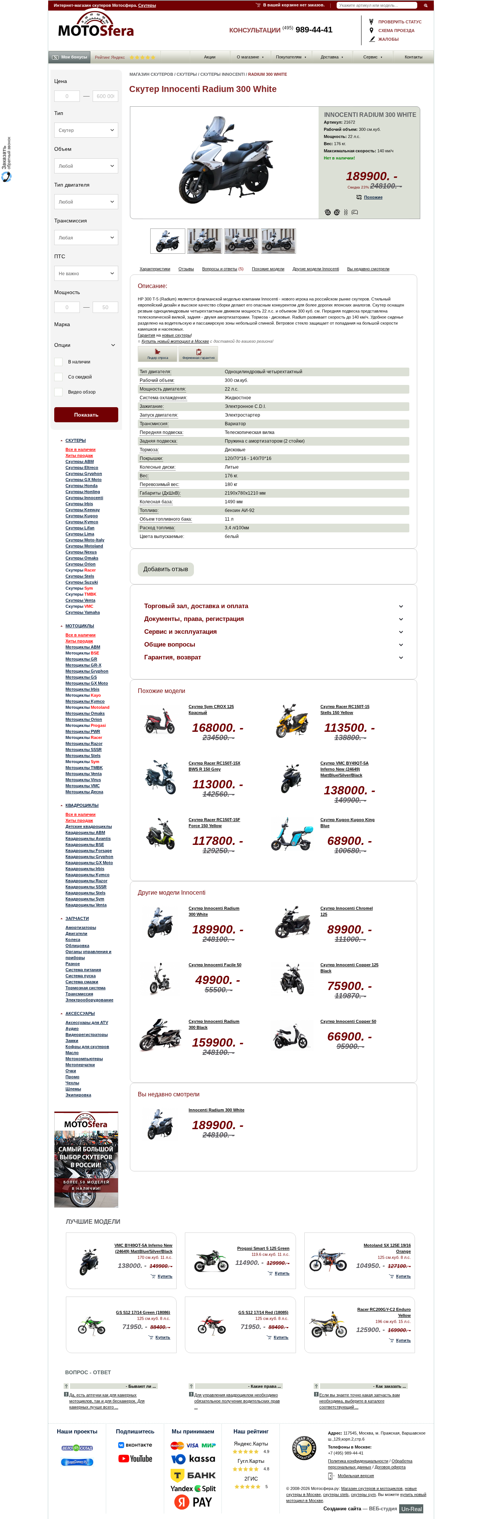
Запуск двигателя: (159, 415)
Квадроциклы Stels (85, 893)
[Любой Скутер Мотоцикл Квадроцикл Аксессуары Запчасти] (86, 130)
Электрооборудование (89, 1000)
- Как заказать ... (389, 1386)
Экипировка (78, 1095)
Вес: (144, 475)
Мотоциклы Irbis (82, 689)
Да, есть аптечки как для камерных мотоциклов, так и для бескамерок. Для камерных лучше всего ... (107, 1401)
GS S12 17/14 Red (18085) (263, 1312)
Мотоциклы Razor (84, 743)
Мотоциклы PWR (83, 731)
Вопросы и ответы (219, 269)
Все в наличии (81, 449)
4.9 (265, 1451)
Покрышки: (151, 458)
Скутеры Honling (83, 491)
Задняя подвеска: (158, 441)
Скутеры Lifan (80, 528)
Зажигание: (152, 406)
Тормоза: (149, 449)
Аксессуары (80, 1013)
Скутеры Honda (82, 485)
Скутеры (147, 5)
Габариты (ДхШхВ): (160, 493)
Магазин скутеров (151, 74)
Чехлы (72, 1083)
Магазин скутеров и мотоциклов (372, 1488)
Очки (71, 1070)
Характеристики (155, 269)
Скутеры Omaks (82, 558)
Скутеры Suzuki (82, 582)
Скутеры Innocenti (84, 497)
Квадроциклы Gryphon (89, 856)
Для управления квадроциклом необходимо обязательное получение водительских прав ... (237, 1401)
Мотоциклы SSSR (84, 749)
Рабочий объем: (157, 380)
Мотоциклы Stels (83, 755)
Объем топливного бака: (166, 519)
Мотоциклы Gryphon (87, 671)
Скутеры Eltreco (82, 467)
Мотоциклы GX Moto (87, 683)
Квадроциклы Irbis (85, 868)
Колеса (73, 939)
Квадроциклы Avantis (88, 838)
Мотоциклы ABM (83, 647)
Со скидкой (80, 377)
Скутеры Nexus (81, 552)
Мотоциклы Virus (83, 779)
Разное (73, 963)
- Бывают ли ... (141, 1386)
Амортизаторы (81, 927)
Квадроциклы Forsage (89, 850)
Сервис (373, 57)
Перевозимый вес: (159, 484)
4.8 (265, 1469)
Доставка (332, 57)
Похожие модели (268, 269)
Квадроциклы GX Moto (89, 862)
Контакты (414, 57)
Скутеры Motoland (84, 546)
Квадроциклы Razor (86, 880)
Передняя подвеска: (161, 432)
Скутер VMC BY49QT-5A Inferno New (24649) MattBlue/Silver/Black (344, 769)
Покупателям (291, 57)
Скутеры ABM (80, 461)
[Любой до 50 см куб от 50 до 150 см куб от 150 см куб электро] (86, 165)
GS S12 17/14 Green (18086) (143, 1312)
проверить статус (400, 22)
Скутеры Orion (81, 564)
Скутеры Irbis (79, 503)
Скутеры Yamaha (83, 612)
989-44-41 (307, 29)
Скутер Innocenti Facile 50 (215, 965)
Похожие (373, 197)
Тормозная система (85, 988)
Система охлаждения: (163, 397)
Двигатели (76, 933)
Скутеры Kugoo (82, 515)
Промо (72, 1076)
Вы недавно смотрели (368, 269)
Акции (209, 57)
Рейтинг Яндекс (110, 57)
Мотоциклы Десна (84, 791)
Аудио (72, 1028)
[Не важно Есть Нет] (86, 273)
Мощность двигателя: (163, 389)
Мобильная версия (356, 1475)
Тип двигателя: (155, 371)
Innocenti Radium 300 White (216, 1110)
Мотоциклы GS (81, 677)
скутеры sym (363, 1494)
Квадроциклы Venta (86, 905)
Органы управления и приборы (88, 954)
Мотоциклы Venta (84, 773)
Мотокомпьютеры (84, 1058)
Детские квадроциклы (89, 826)
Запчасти (77, 918)
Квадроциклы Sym (85, 899)
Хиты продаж (79, 455)
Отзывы (186, 269)
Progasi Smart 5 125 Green (263, 1248)
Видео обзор (82, 392)
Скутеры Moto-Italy (85, 540)
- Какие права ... (264, 1386)
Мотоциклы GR (81, 659)
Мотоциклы (80, 626)
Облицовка (77, 945)
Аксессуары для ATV (87, 1022)
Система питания (83, 969)
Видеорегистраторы (87, 1034)
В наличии (79, 362)
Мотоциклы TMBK (84, 767)
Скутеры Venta (80, 600)
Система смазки (82, 981)
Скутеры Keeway (83, 509)
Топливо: (149, 510)
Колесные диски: (157, 467)
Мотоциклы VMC (83, 785)
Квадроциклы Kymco (88, 874)
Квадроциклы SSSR (86, 886)
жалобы (388, 39)
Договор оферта (390, 1467)
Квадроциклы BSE (85, 844)
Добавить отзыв (165, 569)
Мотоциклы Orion (84, 719)
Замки (72, 1040)
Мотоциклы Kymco (85, 701)
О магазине (250, 57)
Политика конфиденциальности (358, 1461)
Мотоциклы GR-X (83, 665)
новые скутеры (176, 335)
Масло (72, 1052)
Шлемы (73, 1089)
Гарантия (146, 335)
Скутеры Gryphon (84, 473)
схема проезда (396, 30)
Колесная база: (156, 501)
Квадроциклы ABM (85, 832)
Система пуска (81, 975)
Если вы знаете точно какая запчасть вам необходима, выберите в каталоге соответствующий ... (359, 1401)
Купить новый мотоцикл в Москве (175, 341)
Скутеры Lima (80, 534)
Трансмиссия (79, 994)
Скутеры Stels (80, 576)
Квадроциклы (82, 805)
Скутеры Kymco (82, 522)
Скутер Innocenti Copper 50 (348, 1021)
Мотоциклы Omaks (85, 713)
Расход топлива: (157, 527)
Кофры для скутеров (87, 1046)
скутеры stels (336, 1494)
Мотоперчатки (80, 1064)
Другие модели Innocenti (316, 269)
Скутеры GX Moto (84, 479)
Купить (165, 1276)
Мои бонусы (74, 57)
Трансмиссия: (154, 423)
